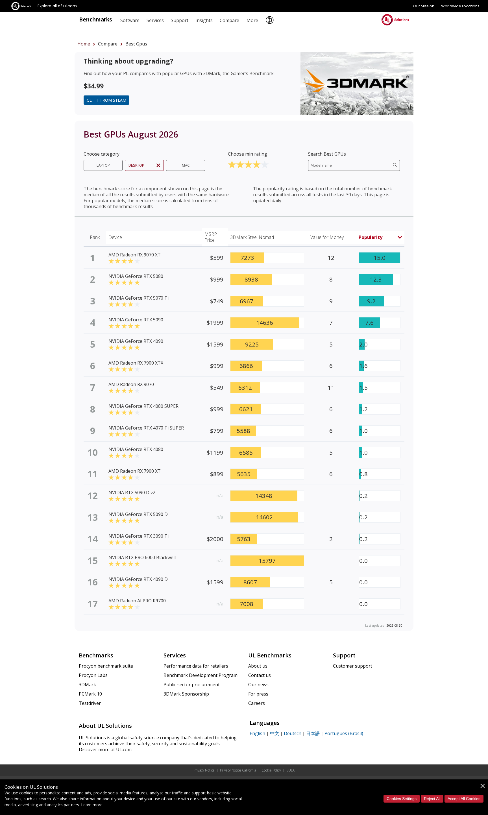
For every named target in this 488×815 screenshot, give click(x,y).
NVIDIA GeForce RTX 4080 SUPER (143, 406)
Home (83, 44)
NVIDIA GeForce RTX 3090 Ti (138, 536)
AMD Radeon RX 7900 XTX (135, 363)
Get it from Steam (106, 100)
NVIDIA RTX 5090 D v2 (131, 492)
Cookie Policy (271, 770)
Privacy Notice (204, 770)
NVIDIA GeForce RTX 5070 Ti (138, 298)
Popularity (370, 237)
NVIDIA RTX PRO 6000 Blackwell (142, 557)
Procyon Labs (93, 675)
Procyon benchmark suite (106, 666)
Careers (256, 703)
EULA (290, 770)
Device (115, 237)
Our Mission (423, 6)
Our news (258, 684)
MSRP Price (210, 237)
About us (257, 666)
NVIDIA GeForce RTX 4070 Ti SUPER (146, 428)
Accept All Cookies (464, 798)
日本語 (313, 733)
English (257, 733)
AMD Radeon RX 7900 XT (134, 471)
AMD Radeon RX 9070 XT (134, 255)
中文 (274, 733)
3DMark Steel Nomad (252, 237)
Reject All (432, 798)
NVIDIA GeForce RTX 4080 (135, 449)
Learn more (92, 804)
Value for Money (327, 237)
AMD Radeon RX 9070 (131, 384)
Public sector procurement (192, 684)
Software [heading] (130, 20)
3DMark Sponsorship (186, 694)
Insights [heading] (204, 20)
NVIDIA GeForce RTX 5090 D (138, 514)
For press (258, 694)
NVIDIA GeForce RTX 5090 (135, 320)
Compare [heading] (229, 20)
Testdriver (90, 703)
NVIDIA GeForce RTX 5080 (135, 276)
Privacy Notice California (238, 770)
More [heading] (252, 20)
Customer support (352, 666)
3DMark (87, 684)
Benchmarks (95, 19)
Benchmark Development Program (201, 675)
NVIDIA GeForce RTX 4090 (135, 341)
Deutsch (292, 733)
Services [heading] (155, 20)
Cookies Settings (402, 798)
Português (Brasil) (343, 733)
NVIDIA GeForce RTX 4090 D (138, 579)
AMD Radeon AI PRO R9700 (137, 601)
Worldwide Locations (460, 6)
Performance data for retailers (196, 666)
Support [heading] (179, 20)
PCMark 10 (90, 694)
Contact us (259, 675)
